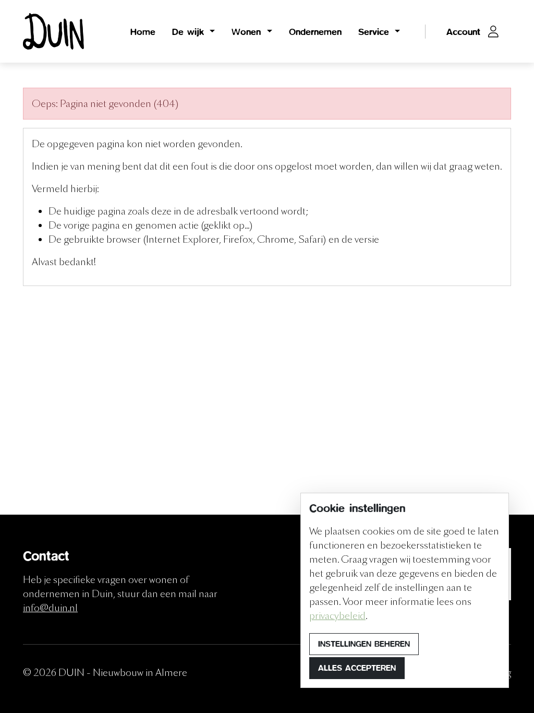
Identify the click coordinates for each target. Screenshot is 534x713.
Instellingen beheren (364, 644)
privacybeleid (337, 616)
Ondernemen (315, 31)
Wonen (248, 31)
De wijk (190, 31)
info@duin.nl (50, 608)
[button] (472, 31)
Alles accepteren (357, 668)
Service (375, 31)
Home (142, 31)
